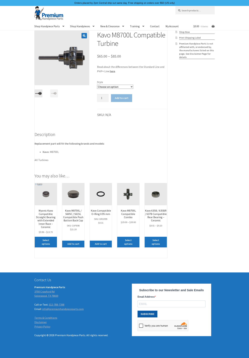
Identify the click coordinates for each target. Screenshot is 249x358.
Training (135, 26)
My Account (172, 26)
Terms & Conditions (45, 317)
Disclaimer (40, 322)
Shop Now (184, 31)
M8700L (54, 152)
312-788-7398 (56, 304)
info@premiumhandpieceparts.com (63, 309)
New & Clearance (110, 26)
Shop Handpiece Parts (47, 26)
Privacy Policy (42, 326)
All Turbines (41, 160)
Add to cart (121, 98)
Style (100, 82)
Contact (155, 26)
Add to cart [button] (73, 243)
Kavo (46, 152)
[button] (84, 35)
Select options (46, 242)
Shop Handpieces (80, 26)
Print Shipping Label (190, 37)
